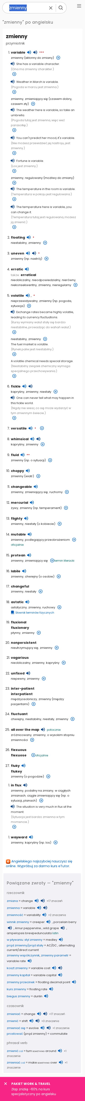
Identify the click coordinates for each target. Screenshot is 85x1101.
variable (18, 52)
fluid (15, 455)
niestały (45, 392)
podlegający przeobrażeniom (47, 540)
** (28, 455)
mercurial (19, 502)
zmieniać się (16, 1028)
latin (55, 933)
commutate (59, 1034)
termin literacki (64, 561)
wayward (19, 837)
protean (18, 555)
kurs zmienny (16, 989)
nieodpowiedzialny (46, 280)
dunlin (38, 996)
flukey (16, 771)
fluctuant (19, 714)
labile (15, 571)
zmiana (12, 901)
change (27, 901)
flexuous (19, 750)
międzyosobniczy (24, 699)
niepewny (18, 678)
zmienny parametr (54, 955)
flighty (16, 518)
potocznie (54, 730)
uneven (17, 253)
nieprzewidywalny (24, 301)
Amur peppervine (28, 928)
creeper (38, 922)
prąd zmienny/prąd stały (25, 945)
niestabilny (19, 243)
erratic (17, 269)
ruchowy (48, 607)
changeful (20, 586)
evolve (34, 1028)
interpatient (22, 694)
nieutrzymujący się (24, 648)
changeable (21, 486)
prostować (15, 1034)
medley (51, 940)
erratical (28, 275)
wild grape (51, 928)
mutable (18, 534)
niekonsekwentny (24, 285)
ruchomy (56, 492)
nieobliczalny (20, 280)
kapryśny (17, 392)
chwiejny (31, 576)
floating (18, 237)
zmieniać (13, 1014)
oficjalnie (17, 545)
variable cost (40, 968)
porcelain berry (64, 922)
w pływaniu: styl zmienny (24, 940)
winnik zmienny (18, 922)
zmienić (12, 1021)
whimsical (20, 439)
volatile (17, 295)
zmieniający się (36, 99)
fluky (15, 765)
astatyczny (19, 607)
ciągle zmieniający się (43, 795)
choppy (17, 471)
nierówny (68, 280)
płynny (15, 633)
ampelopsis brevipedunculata (29, 933)
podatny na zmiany (39, 790)
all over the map (25, 729)
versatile (19, 428)
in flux (16, 785)
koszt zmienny (17, 968)
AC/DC (52, 945)
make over (42, 1062)
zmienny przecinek (21, 982)
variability (34, 915)
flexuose (19, 755)
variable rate (16, 961)
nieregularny (61, 285)
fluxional (18, 622)
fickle (16, 386)
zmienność (15, 915)
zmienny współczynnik (23, 955)
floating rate (38, 989)
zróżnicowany (21, 735)
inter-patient (22, 688)
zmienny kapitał (18, 975)
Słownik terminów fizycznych (34, 613)
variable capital (44, 975)
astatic (17, 602)
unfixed (17, 673)
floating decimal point (54, 982)
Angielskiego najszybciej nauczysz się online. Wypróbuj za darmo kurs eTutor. (39, 863)
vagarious (20, 657)
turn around (41, 1051)
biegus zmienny (18, 996)
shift (25, 1021)
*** (41, 52)
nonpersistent (23, 642)
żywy (14, 508)
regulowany (34, 178)
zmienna (13, 908)
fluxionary (20, 627)
